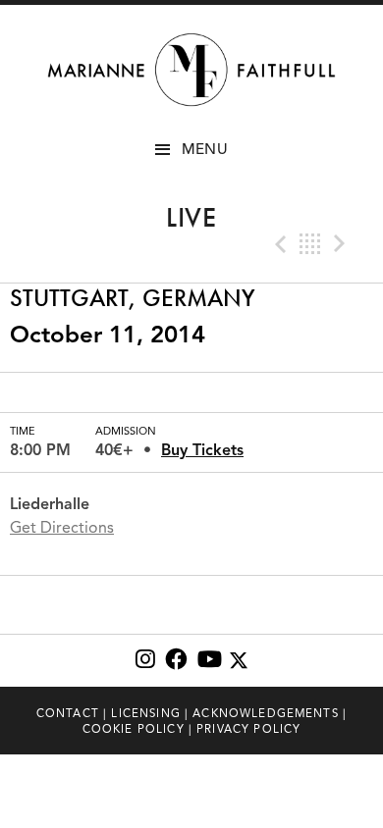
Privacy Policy (248, 729)
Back (310, 244)
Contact (67, 713)
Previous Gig (279, 244)
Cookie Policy (133, 729)
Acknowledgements (265, 713)
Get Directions (62, 528)
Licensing (145, 713)
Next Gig (341, 244)
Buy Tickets (202, 450)
